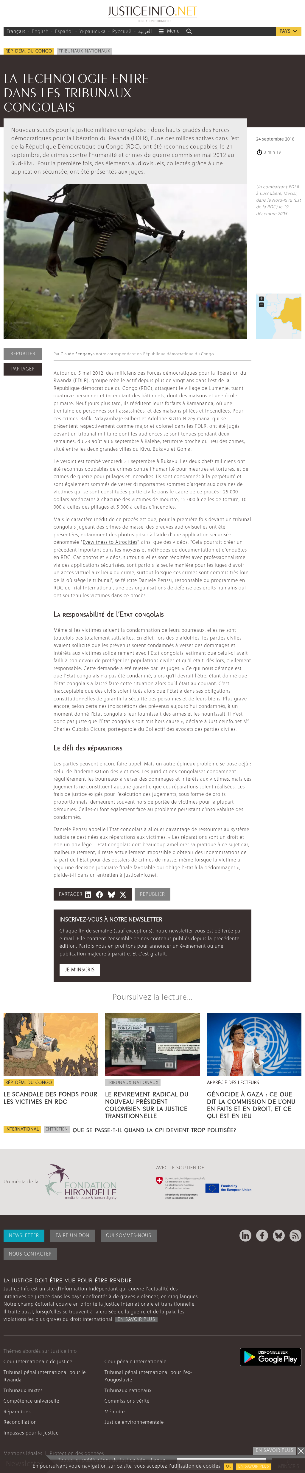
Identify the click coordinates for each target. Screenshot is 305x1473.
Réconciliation (20, 1422)
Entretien (57, 1129)
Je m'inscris (80, 969)
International (22, 1129)
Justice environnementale (134, 1422)
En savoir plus (253, 1466)
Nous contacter (30, 1254)
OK (228, 1466)
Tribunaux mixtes (23, 1390)
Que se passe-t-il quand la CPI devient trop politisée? (154, 1129)
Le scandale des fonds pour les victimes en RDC (50, 1096)
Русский (122, 31)
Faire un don (72, 1235)
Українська (93, 31)
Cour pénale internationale (135, 1361)
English (40, 31)
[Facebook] (262, 1236)
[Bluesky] (279, 1236)
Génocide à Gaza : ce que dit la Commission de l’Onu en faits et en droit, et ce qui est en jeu (251, 1104)
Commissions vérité (127, 1401)
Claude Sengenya (78, 354)
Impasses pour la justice (31, 1433)
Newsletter (24, 1235)
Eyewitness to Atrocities (110, 542)
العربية (145, 31)
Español (64, 31)
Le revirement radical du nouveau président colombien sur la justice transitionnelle (147, 1104)
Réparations (17, 1412)
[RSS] (295, 1236)
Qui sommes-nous (128, 1235)
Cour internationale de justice (38, 1361)
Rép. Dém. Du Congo (28, 51)
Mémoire (115, 1412)
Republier (22, 353)
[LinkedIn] (245, 1236)
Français (16, 31)
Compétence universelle (31, 1401)
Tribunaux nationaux (85, 51)
